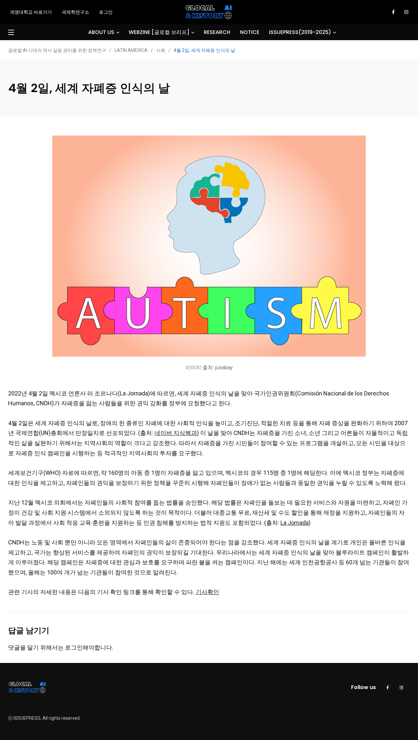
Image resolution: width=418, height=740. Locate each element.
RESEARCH (217, 32)
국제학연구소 (75, 12)
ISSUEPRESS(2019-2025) (300, 32)
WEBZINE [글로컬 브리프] (159, 32)
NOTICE (249, 32)
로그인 (106, 12)
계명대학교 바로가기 (31, 12)
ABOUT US (101, 32)
